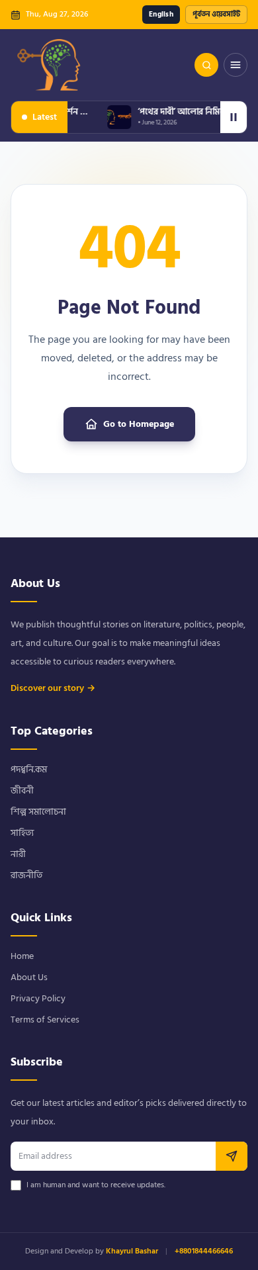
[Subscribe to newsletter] (231, 1156)
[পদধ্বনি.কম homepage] (50, 65)
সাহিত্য (22, 832)
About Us (29, 977)
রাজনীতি (26, 875)
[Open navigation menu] (235, 65)
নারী (18, 854)
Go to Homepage (138, 423)
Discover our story (53, 688)
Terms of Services (45, 1019)
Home (22, 956)
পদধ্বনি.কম (29, 769)
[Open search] (206, 65)
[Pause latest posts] (233, 117)
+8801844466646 (204, 1251)
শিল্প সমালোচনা (38, 811)
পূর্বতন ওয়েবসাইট (216, 15)
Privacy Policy (38, 998)
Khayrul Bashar (132, 1251)
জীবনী (22, 790)
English (161, 15)
